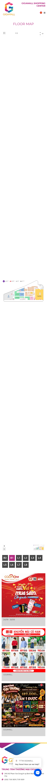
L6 (11, 564)
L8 (25, 564)
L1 (18, 557)
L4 (39, 557)
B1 (12, 557)
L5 (5, 564)
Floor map (23, 24)
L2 (25, 557)
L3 (32, 557)
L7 (18, 564)
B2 (5, 557)
